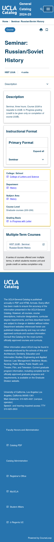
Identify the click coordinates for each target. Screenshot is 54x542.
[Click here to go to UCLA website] (11, 285)
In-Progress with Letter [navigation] (21, 221)
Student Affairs (17, 506)
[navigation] (27, 246)
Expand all (38, 151)
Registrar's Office (18, 475)
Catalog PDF (16, 445)
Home (5, 21)
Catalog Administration (17, 460)
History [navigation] (13, 187)
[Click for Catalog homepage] (9, 10)
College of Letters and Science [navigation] (24, 176)
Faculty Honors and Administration (22, 429)
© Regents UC (17, 522)
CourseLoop (46, 537)
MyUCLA (14, 491)
